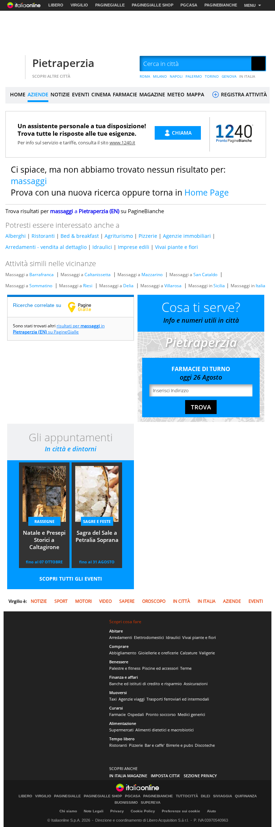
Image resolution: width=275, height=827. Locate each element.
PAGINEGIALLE (110, 5)
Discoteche (205, 745)
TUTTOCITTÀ (187, 796)
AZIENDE (38, 94)
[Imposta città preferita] (14, 63)
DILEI (205, 796)
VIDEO (105, 601)
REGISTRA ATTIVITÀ (243, 94)
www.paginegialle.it (85, 307)
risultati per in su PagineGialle (59, 329)
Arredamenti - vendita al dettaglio (46, 247)
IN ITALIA (247, 76)
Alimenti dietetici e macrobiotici (164, 729)
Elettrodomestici (149, 637)
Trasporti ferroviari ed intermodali (177, 699)
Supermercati (121, 729)
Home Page (206, 192)
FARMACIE (125, 94)
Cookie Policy (143, 811)
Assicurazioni (196, 683)
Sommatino (40, 286)
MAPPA (195, 94)
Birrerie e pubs (179, 745)
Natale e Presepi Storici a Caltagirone (44, 539)
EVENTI (80, 94)
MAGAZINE (152, 94)
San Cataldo (205, 274)
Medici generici (191, 714)
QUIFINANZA (246, 796)
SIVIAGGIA (222, 796)
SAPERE (127, 601)
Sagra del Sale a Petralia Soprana (97, 536)
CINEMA (101, 94)
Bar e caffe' (154, 745)
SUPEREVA (150, 802)
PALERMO (193, 76)
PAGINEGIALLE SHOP (152, 5)
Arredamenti (120, 637)
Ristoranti (43, 235)
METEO (175, 94)
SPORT (61, 601)
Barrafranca (41, 274)
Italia (260, 286)
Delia (128, 286)
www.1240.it (122, 142)
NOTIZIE (60, 94)
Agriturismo (119, 235)
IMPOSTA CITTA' (165, 775)
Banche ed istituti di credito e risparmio (145, 683)
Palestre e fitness (124, 668)
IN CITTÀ (181, 601)
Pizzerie (148, 235)
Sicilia (219, 286)
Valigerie (207, 652)
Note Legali (93, 811)
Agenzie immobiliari (187, 235)
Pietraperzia (63, 63)
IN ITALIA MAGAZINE (128, 775)
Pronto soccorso (161, 714)
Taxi (113, 699)
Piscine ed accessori (160, 668)
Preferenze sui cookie (181, 811)
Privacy (117, 811)
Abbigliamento (122, 652)
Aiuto (211, 811)
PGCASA (188, 5)
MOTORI (83, 601)
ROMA (145, 76)
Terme (186, 668)
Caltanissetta (98, 274)
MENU (250, 5)
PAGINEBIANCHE (220, 5)
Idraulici (102, 247)
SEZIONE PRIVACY (200, 775)
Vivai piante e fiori (176, 247)
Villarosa (173, 286)
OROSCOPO (153, 601)
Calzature (188, 652)
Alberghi (15, 235)
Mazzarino (152, 274)
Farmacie (117, 714)
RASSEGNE (44, 521)
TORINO (212, 76)
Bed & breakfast (80, 235)
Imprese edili (133, 247)
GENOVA (229, 76)
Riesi (87, 286)
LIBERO (55, 5)
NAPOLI (176, 76)
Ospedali (135, 714)
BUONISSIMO (126, 802)
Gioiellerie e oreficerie (158, 652)
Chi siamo (68, 811)
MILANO (160, 76)
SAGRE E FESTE (97, 521)
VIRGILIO (79, 5)
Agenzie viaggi (132, 699)
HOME (17, 94)
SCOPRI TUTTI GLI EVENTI (70, 578)
